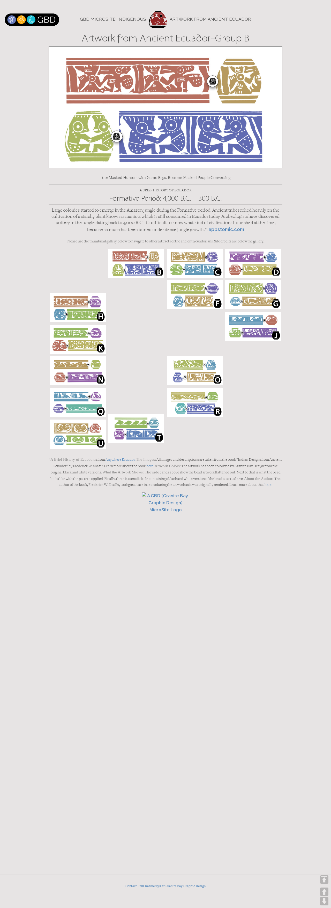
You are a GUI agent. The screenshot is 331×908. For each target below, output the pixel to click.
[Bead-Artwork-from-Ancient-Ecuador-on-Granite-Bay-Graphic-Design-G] (253, 294)
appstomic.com (226, 229)
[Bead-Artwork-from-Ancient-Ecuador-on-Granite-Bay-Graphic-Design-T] (136, 428)
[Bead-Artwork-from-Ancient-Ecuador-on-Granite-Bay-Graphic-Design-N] (78, 370)
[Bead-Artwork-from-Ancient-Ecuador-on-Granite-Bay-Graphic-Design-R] (195, 402)
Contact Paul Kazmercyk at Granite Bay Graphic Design (165, 886)
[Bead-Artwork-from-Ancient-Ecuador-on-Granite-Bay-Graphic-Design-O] (195, 370)
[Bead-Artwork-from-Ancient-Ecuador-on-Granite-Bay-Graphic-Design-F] (195, 294)
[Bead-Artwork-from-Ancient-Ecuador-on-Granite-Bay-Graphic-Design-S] (253, 409)
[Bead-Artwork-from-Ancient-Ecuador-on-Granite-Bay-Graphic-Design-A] (78, 270)
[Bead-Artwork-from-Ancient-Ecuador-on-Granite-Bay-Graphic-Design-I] (195, 333)
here (149, 466)
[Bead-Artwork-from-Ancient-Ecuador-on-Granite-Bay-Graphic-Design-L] (136, 346)
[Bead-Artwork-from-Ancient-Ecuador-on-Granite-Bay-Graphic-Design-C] (195, 263)
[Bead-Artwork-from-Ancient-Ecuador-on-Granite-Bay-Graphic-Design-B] (136, 263)
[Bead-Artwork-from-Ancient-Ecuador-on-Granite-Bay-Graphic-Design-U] (78, 434)
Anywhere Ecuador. (121, 460)
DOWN (324, 901)
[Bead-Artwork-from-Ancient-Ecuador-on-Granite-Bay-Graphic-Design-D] (253, 263)
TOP (324, 879)
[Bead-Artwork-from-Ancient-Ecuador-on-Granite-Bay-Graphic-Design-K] (78, 339)
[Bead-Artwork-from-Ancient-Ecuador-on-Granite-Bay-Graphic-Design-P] (136, 390)
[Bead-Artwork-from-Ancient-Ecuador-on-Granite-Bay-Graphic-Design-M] (253, 364)
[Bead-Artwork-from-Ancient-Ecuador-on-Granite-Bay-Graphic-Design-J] (253, 326)
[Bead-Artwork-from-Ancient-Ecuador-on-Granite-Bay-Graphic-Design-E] (136, 301)
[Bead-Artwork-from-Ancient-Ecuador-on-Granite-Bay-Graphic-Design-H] (78, 307)
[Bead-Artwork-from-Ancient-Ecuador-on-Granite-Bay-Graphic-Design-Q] (78, 402)
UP (324, 892)
